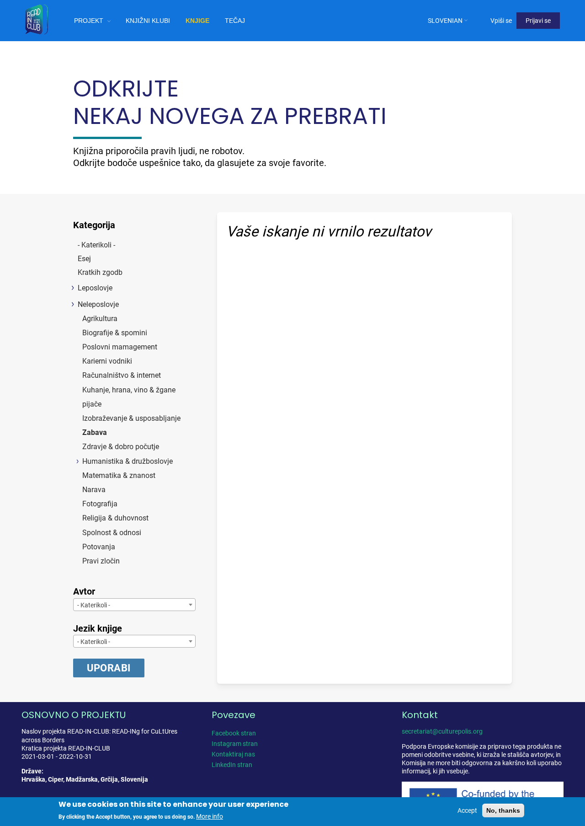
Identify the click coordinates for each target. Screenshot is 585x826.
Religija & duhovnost (115, 518)
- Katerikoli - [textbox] (93, 605)
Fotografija (99, 503)
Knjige (197, 20)
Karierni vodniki (107, 361)
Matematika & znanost (118, 475)
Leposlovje (95, 288)
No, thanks (503, 810)
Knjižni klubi (148, 20)
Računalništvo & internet (121, 375)
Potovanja (98, 546)
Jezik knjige (97, 628)
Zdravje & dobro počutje (120, 446)
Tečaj (235, 20)
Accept (467, 810)
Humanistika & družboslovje (127, 461)
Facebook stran (234, 733)
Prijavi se (538, 20)
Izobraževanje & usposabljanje (131, 418)
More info (209, 816)
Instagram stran (235, 743)
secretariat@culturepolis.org (442, 731)
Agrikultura (99, 318)
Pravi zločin (101, 561)
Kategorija (94, 225)
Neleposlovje (98, 304)
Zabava (94, 432)
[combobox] (134, 604)
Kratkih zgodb (100, 272)
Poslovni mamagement (119, 347)
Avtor (84, 591)
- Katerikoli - (96, 245)
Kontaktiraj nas (233, 754)
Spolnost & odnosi (111, 532)
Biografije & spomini (114, 332)
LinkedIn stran (232, 764)
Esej (84, 258)
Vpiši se (501, 20)
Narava (94, 489)
